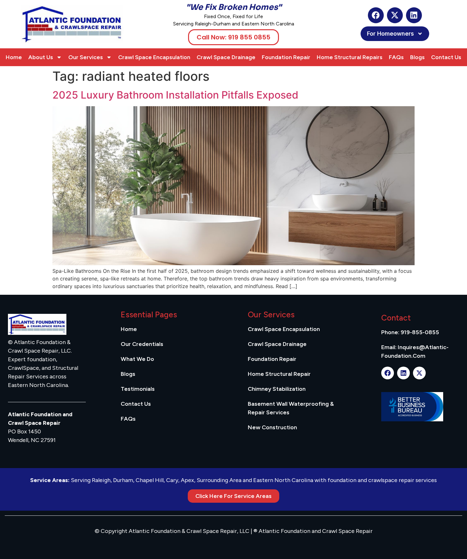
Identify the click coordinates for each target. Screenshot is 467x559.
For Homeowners (390, 33)
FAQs (396, 57)
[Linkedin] (414, 15)
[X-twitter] (395, 15)
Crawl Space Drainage (226, 57)
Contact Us (446, 57)
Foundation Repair (286, 57)
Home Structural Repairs (349, 57)
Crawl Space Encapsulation (154, 57)
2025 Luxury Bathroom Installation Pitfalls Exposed (175, 95)
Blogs (417, 57)
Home (14, 57)
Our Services (85, 57)
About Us (40, 57)
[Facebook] (376, 15)
